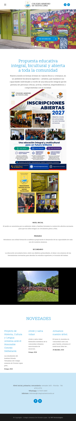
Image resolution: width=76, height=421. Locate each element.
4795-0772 (38, 388)
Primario (38, 236)
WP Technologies (57, 418)
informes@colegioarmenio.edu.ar (41, 393)
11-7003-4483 (42, 391)
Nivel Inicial (38, 223)
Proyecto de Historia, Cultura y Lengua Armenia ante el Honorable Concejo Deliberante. (13, 341)
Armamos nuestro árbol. (60, 333)
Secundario (38, 249)
